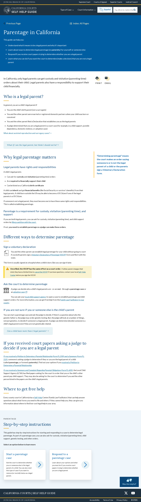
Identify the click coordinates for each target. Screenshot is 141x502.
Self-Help (38, 397)
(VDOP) (49, 255)
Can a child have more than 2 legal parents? (27, 331)
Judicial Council (131, 2)
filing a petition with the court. (24, 222)
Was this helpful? (129, 484)
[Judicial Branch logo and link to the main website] (19, 2)
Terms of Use (108, 500)
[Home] (20, 10)
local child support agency (35, 297)
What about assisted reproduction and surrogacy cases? (27, 133)
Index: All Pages (81, 23)
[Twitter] (126, 493)
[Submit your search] (135, 9)
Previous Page (13, 23)
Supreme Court (84, 2)
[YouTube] (133, 493)
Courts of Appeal (100, 2)
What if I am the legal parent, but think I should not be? (32, 145)
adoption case (19, 292)
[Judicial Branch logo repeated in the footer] (19, 500)
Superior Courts (116, 2)
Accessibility (94, 500)
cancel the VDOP (41, 272)
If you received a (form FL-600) (38, 370)
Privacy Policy (122, 500)
